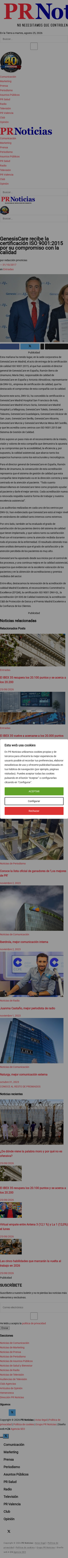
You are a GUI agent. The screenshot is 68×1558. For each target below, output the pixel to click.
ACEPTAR (34, 791)
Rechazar (34, 810)
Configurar (34, 801)
